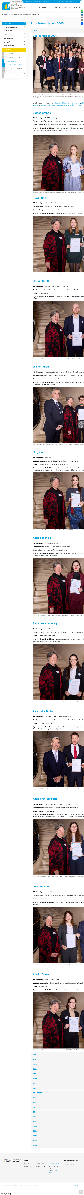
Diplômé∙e (7, 42)
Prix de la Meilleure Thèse (11, 75)
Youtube (17, 1)
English (73, 1)
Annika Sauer (77, 105)
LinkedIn (13, 1)
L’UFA (50, 7)
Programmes (43, 7)
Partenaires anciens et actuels (14, 70)
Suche (79, 7)
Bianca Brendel (59, 103)
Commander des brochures (57, 1)
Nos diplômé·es (10, 53)
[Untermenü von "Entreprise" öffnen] (24, 50)
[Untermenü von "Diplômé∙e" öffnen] (24, 42)
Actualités (67, 7)
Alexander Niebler (45, 105)
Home (5, 14)
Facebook (21, 1)
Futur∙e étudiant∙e (10, 27)
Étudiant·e (7, 35)
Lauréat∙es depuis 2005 (13, 65)
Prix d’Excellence (24, 14)
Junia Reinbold (68, 105)
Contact (48, 1)
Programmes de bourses (13, 57)
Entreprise (16, 14)
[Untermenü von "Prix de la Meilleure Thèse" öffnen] (24, 75)
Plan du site (75, 1185)
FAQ (79, 1185)
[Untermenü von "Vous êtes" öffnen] (24, 23)
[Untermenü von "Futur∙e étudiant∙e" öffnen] (24, 27)
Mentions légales (29, 1)
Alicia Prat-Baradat (57, 105)
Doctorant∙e (8, 38)
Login (75, 7)
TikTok (19, 1)
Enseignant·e (8, 31)
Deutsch (68, 1)
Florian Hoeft (76, 103)
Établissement (9, 46)
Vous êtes (58, 7)
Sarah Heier (68, 103)
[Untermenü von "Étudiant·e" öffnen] (24, 35)
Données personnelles (39, 1)
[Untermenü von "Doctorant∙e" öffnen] (24, 38)
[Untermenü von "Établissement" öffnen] (24, 46)
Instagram (15, 1)
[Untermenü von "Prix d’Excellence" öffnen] (24, 61)
